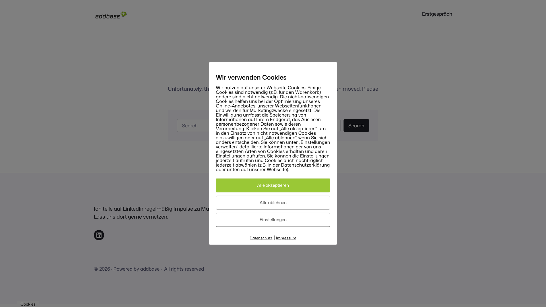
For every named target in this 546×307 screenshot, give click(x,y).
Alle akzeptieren (273, 185)
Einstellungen (273, 220)
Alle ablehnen (273, 202)
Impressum (286, 237)
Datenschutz (261, 237)
